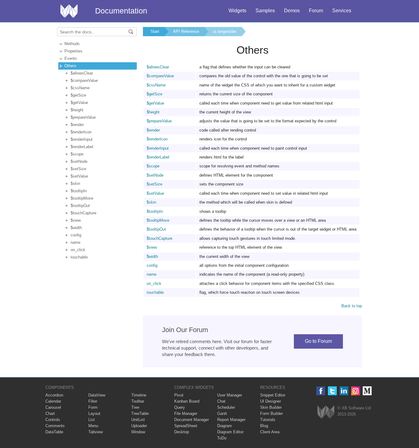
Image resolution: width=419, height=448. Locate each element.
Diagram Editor (230, 432)
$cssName (80, 88)
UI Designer (270, 401)
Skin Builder (271, 407)
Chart (50, 413)
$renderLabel (82, 146)
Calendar (53, 401)
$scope (77, 154)
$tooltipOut (80, 205)
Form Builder (271, 413)
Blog (264, 425)
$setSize (78, 169)
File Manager (185, 413)
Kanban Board (186, 401)
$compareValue (84, 80)
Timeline (138, 395)
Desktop (181, 432)
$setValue (79, 176)
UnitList (138, 419)
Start (155, 31)
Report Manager (231, 419)
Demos (292, 10)
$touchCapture (83, 213)
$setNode (79, 161)
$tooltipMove (82, 198)
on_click (78, 249)
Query (179, 407)
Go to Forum (318, 341)
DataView (96, 395)
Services (341, 10)
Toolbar (137, 401)
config (76, 235)
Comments (55, 425)
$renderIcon (81, 132)
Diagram (224, 425)
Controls (52, 419)
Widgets (237, 10)
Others (70, 65)
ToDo (221, 438)
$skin (75, 183)
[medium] (367, 391)
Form (93, 407)
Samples (265, 10)
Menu (93, 425)
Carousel (53, 407)
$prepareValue (83, 117)
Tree (135, 407)
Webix (325, 412)
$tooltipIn (79, 191)
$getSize (78, 95)
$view (76, 220)
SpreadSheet (185, 425)
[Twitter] (332, 391)
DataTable (54, 432)
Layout (94, 413)
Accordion (54, 395)
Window (138, 432)
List (91, 419)
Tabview (95, 432)
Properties (73, 51)
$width (76, 227)
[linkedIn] (344, 391)
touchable (79, 257)
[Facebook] (320, 391)
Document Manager (191, 419)
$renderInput (82, 139)
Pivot (178, 395)
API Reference (186, 31)
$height (77, 110)
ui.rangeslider (224, 31)
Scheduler (226, 407)
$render (77, 124)
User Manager (229, 395)
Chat (221, 401)
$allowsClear (82, 73)
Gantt (222, 413)
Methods (72, 43)
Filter (92, 401)
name (75, 242)
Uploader (139, 425)
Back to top (351, 306)
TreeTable (140, 413)
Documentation (121, 10)
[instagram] (355, 391)
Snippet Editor (272, 395)
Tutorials (267, 419)
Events (70, 58)
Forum (316, 10)
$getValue (79, 102)
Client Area (269, 432)
